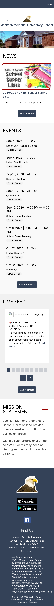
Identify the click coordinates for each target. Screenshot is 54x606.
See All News (27, 113)
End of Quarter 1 (15, 253)
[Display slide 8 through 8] (41, 370)
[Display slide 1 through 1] (8, 370)
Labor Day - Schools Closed (21, 145)
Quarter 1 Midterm (16, 179)
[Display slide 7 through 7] (36, 370)
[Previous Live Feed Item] (23, 378)
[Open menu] (7, 20)
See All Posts (27, 389)
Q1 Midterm (12, 195)
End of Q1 (11, 269)
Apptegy (33, 602)
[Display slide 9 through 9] (45, 370)
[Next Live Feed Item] (30, 378)
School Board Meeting (18, 216)
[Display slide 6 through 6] (31, 370)
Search (50, 4)
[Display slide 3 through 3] (18, 370)
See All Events (27, 284)
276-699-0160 (26, 547)
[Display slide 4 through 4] (22, 370)
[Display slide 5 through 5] (27, 370)
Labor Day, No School (18, 162)
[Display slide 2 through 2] (13, 370)
